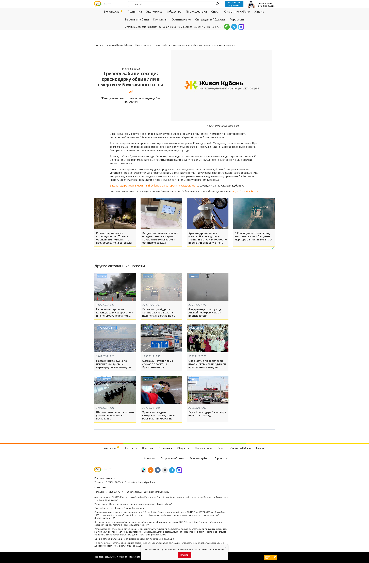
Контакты (160, 19)
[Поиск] (217, 3)
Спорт (215, 11)
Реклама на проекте (106, 478)
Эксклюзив (112, 11)
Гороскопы (237, 19)
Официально (181, 19)
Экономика (154, 11)
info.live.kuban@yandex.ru (143, 482)
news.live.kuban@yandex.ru (156, 491)
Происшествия (196, 11)
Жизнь (259, 11)
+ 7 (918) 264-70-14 (113, 482)
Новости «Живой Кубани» (119, 44)
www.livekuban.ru (155, 522)
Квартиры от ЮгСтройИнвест (234, 3)
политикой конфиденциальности (137, 545)
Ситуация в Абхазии (210, 19)
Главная (98, 44)
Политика (134, 11)
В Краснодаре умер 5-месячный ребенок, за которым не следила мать (154, 185)
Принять (184, 555)
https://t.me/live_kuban (245, 191)
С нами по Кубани (237, 11)
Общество (174, 11)
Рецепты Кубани (137, 19)
